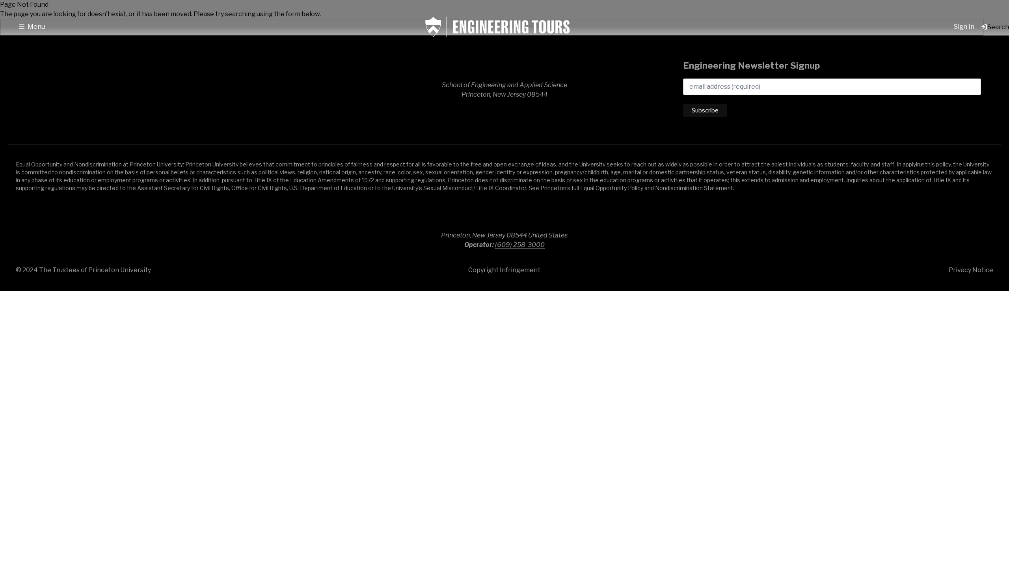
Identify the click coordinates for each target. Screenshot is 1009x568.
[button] (32, 27)
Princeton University (942, 237)
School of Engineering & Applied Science (71, 90)
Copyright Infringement (504, 270)
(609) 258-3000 (520, 244)
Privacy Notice (971, 270)
